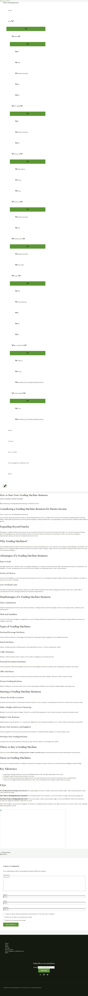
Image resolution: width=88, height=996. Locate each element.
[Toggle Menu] (25, 29)
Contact (10, 441)
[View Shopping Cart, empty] (4, 486)
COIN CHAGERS (18, 393)
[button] (12, 21)
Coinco (19, 372)
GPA (18, 228)
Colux (19, 409)
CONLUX (20, 361)
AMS (18, 63)
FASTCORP (20, 265)
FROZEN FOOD (18, 239)
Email (36, 967)
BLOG (10, 474)
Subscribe (44, 970)
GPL (18, 95)
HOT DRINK (17, 106)
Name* (5, 895)
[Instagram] (40, 975)
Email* (5, 901)
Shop (9, 21)
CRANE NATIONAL (22, 73)
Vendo (19, 180)
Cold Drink (17, 154)
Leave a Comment (5, 499)
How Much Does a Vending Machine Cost (13, 799)
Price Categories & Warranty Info (18, 463)
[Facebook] (44, 975)
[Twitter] (47, 975)
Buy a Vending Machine (23, 747)
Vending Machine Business (30, 509)
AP (18, 52)
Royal (19, 191)
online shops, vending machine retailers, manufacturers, (27, 752)
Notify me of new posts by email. (15, 920)
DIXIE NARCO (21, 169)
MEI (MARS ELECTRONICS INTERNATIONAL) (30, 382)
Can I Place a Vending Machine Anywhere (13, 796)
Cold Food (17, 202)
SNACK (16, 36)
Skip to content (5, 1)
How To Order (12, 452)
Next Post (4, 854)
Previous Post (5, 852)
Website (5, 907)
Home (10, 10)
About (10, 430)
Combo (16, 276)
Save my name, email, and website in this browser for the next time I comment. (30, 914)
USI (18, 335)
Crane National (22, 302)
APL (18, 84)
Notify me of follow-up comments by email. (18, 917)
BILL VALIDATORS (19, 345)
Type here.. (6, 875)
